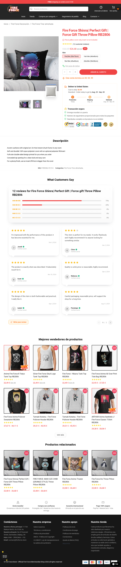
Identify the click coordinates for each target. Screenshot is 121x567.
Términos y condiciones (42, 530)
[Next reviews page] (110, 322)
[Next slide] (54, 63)
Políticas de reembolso (71, 533)
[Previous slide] (7, 63)
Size (64, 53)
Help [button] (116, 564)
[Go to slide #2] (37, 104)
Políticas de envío (69, 527)
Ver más (60, 435)
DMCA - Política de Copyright (44, 537)
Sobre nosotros (39, 527)
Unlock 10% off (5, 556)
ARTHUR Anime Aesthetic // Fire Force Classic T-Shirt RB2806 (103, 420)
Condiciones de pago (70, 530)
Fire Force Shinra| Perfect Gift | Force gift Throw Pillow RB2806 (16, 482)
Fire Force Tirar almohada (42, 24)
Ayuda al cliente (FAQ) (71, 540)
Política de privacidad (41, 533)
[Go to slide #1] (25, 104)
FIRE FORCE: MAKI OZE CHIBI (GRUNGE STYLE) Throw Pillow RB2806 (45, 482)
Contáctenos (67, 537)
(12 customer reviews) (81, 44)
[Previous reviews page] (99, 322)
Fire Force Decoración (20, 24)
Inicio (6, 24)
